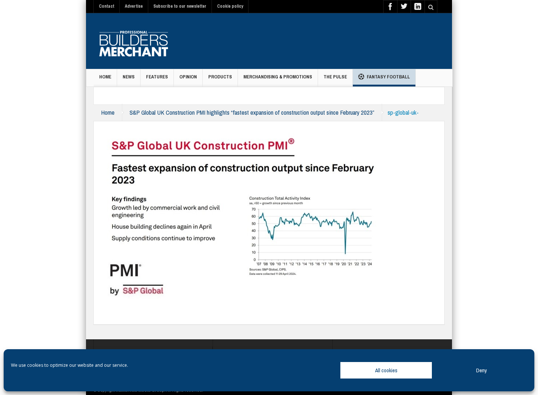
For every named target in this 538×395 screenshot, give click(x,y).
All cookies (386, 370)
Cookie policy (230, 6)
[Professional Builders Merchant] (133, 41)
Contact (106, 6)
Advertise (134, 6)
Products (220, 77)
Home (105, 77)
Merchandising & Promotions (277, 77)
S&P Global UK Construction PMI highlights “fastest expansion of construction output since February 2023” (252, 112)
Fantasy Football (388, 77)
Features (157, 77)
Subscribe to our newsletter (179, 6)
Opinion (188, 77)
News (129, 77)
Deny (481, 370)
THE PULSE (335, 77)
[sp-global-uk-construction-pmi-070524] (242, 215)
